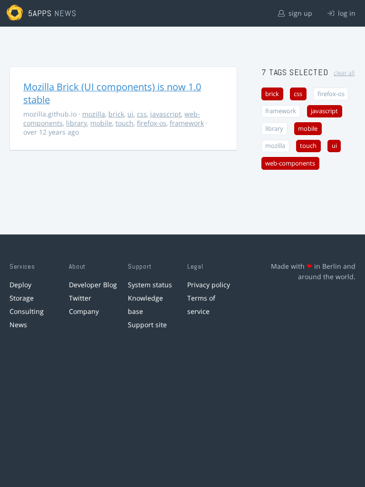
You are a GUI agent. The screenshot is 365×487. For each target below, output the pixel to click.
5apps (40, 13)
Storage (22, 297)
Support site (147, 324)
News (18, 324)
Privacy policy (208, 284)
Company (84, 311)
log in (345, 13)
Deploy (20, 284)
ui (130, 113)
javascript (165, 113)
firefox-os (151, 122)
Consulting (27, 311)
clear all (344, 73)
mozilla (93, 113)
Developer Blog (93, 284)
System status (150, 284)
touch (124, 122)
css (142, 113)
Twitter (80, 297)
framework (187, 122)
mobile (101, 122)
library (76, 122)
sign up (299, 13)
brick (116, 113)
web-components (290, 163)
